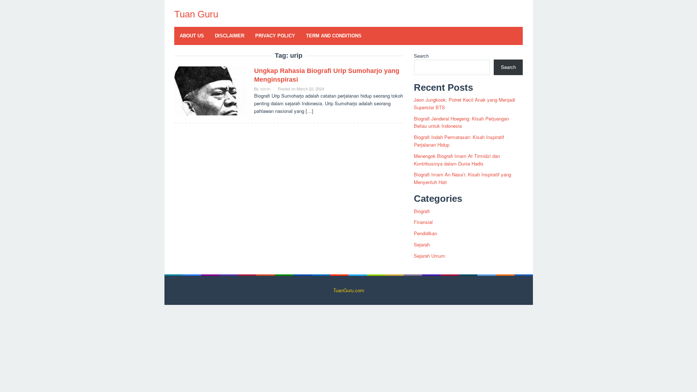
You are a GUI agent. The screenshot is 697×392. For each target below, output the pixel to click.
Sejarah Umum (429, 255)
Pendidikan (425, 233)
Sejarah (422, 244)
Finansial (423, 222)
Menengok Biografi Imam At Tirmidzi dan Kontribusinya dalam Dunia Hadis (457, 159)
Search (421, 55)
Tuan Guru (196, 14)
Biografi (422, 211)
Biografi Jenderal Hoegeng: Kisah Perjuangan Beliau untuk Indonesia (461, 122)
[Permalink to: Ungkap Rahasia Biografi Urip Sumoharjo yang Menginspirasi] (210, 90)
